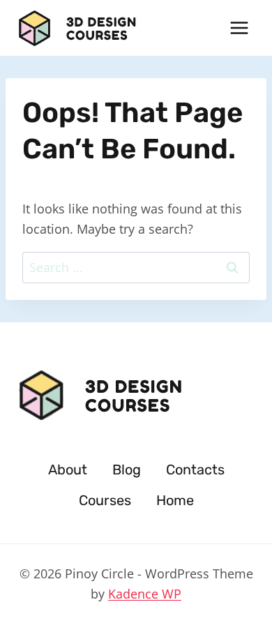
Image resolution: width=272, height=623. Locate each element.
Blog (126, 469)
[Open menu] (238, 27)
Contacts (195, 469)
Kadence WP (144, 593)
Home (175, 500)
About (67, 469)
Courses (105, 500)
